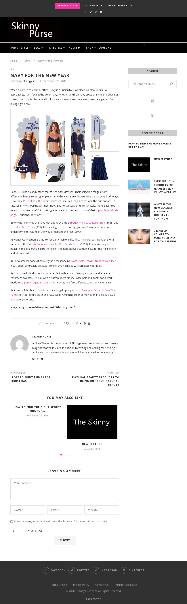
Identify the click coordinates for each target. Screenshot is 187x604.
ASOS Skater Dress (33, 201)
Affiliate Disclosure (126, 584)
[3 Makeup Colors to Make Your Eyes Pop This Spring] (139, 236)
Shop (89, 47)
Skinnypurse (30, 81)
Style (24, 47)
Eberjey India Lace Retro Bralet (88, 222)
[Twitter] (90, 12)
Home (14, 47)
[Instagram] (96, 12)
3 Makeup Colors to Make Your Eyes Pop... (118, 5)
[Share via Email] (89, 323)
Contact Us (101, 584)
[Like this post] (70, 323)
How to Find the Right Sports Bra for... (38, 408)
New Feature (92, 444)
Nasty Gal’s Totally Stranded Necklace (93, 261)
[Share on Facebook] (77, 323)
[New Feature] (92, 422)
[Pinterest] (101, 12)
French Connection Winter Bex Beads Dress (54, 244)
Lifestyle (55, 47)
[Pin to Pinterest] (85, 323)
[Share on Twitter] (80, 323)
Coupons (105, 47)
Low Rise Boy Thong (22, 227)
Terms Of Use (58, 584)
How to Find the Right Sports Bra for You (149, 145)
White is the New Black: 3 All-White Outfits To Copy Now (163, 211)
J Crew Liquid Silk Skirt (37, 282)
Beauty (39, 47)
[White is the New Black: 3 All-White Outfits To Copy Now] (139, 210)
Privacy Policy (81, 584)
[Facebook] (85, 12)
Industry (74, 47)
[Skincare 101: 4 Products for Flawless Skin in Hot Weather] (139, 187)
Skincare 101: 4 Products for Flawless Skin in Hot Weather (165, 187)
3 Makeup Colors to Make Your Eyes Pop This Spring (165, 236)
